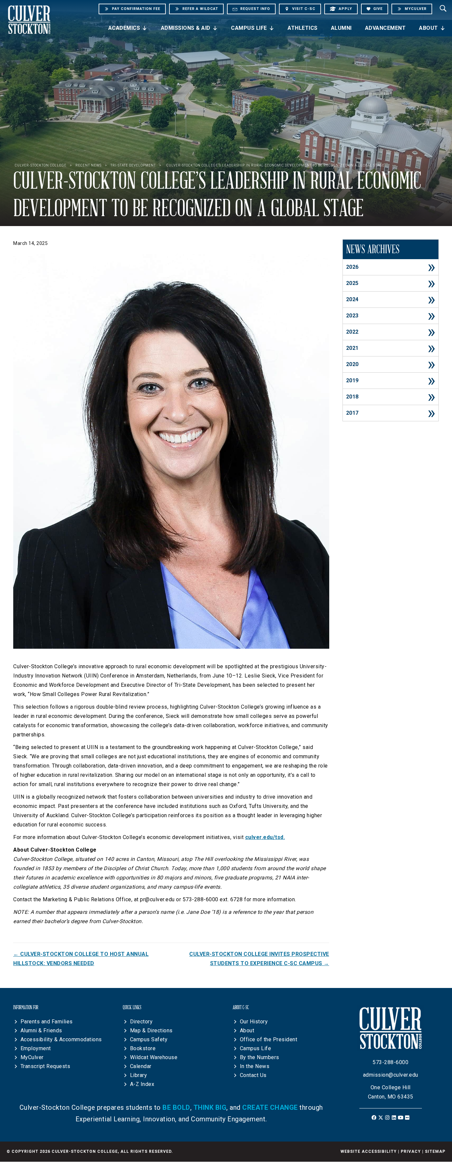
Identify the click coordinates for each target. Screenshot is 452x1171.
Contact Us (253, 1075)
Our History (254, 1021)
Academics (124, 28)
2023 (352, 315)
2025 (352, 283)
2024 (352, 299)
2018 (352, 397)
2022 (352, 332)
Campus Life (249, 28)
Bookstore (143, 1048)
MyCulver (32, 1057)
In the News (255, 1066)
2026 (352, 267)
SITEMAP (435, 1151)
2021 (352, 348)
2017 (352, 413)
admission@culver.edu (390, 1075)
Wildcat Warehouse (154, 1057)
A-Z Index (142, 1084)
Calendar (141, 1066)
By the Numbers (259, 1057)
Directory (141, 1021)
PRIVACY (411, 1151)
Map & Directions (151, 1030)
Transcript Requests (45, 1066)
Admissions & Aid (185, 28)
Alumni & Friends (41, 1030)
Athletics (303, 28)
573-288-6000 (390, 1062)
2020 (352, 364)
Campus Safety (149, 1039)
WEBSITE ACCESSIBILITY (368, 1151)
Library (138, 1075)
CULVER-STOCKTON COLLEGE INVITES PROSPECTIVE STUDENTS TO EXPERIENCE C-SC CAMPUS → (259, 958)
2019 (352, 380)
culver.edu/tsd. (265, 837)
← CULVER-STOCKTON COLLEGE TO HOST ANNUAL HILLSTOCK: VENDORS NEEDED (81, 958)
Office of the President (268, 1039)
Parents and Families (47, 1021)
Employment (36, 1048)
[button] (374, 1117)
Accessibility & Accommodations (61, 1039)
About (428, 28)
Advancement (385, 28)
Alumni (341, 28)
